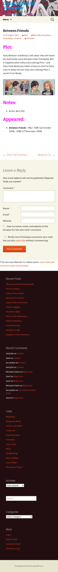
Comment (9, 187)
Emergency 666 (13, 330)
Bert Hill (36, 35)
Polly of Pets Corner (15, 293)
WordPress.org (12, 548)
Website (7, 220)
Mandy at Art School (15, 298)
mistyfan (30, 38)
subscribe (20, 240)
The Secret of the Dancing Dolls (20, 284)
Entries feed (11, 539)
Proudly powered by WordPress (29, 566)
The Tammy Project (14, 467)
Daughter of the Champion (17, 334)
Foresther (10, 439)
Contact (20, 353)
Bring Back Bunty (13, 421)
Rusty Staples (12, 458)
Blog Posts (28, 371)
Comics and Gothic (14, 426)
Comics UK (10, 430)
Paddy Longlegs (13, 307)
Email (6, 214)
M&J (26, 35)
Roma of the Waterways (16, 316)
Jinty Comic (11, 444)
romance (17, 38)
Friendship (7, 38)
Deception (45, 35)
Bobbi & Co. (46, 154)
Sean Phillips (11, 462)
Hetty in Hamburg (13, 320)
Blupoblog (10, 416)
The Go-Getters (13, 288)
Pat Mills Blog (12, 453)
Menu (6, 19)
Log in (8, 534)
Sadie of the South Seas (16, 302)
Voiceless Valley (13, 311)
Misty (8, 448)
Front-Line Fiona (13, 325)
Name (7, 208)
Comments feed (13, 544)
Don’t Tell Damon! (15, 154)
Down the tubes (13, 435)
